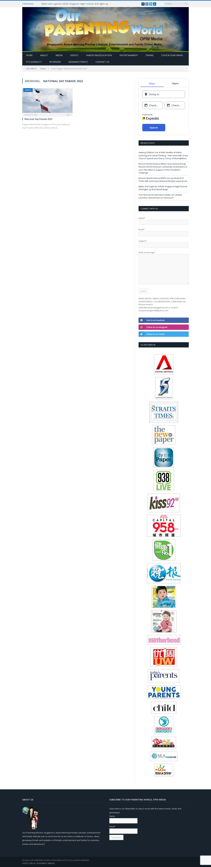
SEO (31, 863)
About (44, 55)
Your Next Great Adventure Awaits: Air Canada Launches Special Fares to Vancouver (160, 196)
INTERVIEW (55, 61)
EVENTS (74, 55)
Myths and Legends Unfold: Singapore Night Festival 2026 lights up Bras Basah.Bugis (76, 3)
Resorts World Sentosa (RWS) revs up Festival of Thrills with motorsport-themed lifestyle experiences (163, 180)
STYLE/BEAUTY (34, 61)
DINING (150, 55)
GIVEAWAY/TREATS (78, 61)
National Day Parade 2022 (38, 119)
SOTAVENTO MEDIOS (46, 863)
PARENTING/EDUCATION (99, 55)
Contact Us (102, 61)
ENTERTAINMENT (129, 55)
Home (29, 55)
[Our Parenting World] (105, 29)
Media (59, 55)
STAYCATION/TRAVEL (172, 55)
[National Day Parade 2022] (47, 101)
